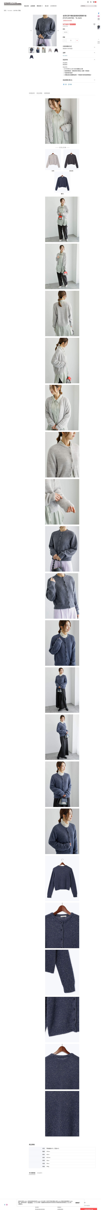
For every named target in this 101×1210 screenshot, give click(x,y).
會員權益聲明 (60, 1209)
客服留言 (59, 1207)
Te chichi (65, 55)
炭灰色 (65, 32)
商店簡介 (37, 1207)
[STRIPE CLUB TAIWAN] (12, 4)
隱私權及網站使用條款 (40, 1209)
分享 (66, 84)
